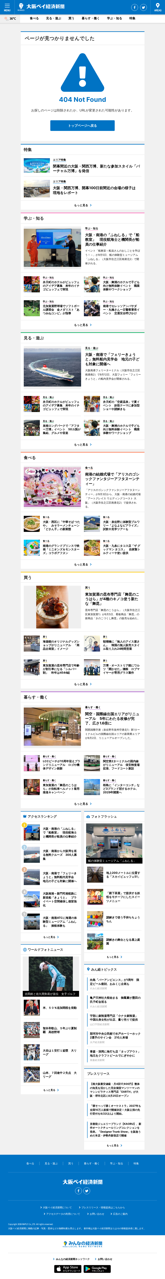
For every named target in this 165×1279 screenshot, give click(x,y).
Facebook (134, 7)
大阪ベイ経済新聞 (41, 7)
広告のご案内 (120, 1213)
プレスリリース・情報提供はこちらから (103, 1207)
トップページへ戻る (82, 125)
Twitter (143, 7)
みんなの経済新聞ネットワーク (82, 1244)
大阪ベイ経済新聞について (57, 1207)
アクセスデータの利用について (63, 1213)
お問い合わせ (97, 1213)
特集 (132, 18)
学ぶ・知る (114, 18)
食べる (34, 18)
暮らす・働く (91, 18)
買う (71, 18)
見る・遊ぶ (53, 18)
